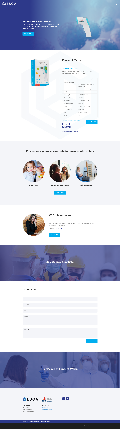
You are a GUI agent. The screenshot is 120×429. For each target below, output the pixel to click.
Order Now (92, 121)
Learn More (28, 33)
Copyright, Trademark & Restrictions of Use (39, 421)
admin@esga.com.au (47, 409)
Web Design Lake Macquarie (91, 425)
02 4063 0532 (59, 228)
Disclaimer (25, 421)
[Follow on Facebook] (63, 398)
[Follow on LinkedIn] (67, 398)
